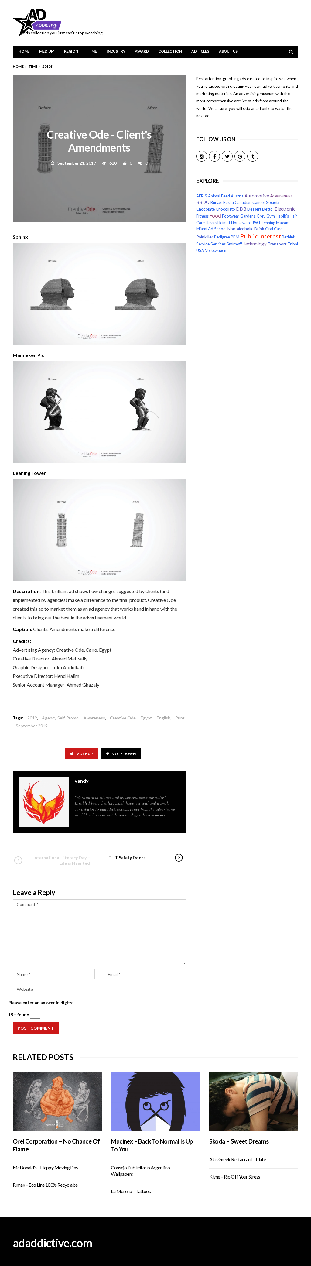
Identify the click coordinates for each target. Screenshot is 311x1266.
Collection (170, 51)
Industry (116, 51)
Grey (261, 216)
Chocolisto (225, 209)
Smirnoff (234, 244)
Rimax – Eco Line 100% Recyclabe (45, 1185)
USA (200, 250)
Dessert (254, 209)
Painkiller (204, 236)
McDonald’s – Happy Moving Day (45, 1167)
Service (203, 244)
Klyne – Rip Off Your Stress (234, 1176)
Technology (255, 243)
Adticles (200, 51)
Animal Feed (219, 196)
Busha (228, 202)
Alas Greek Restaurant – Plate (237, 1159)
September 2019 (32, 725)
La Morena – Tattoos (131, 1191)
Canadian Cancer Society (257, 202)
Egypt (146, 717)
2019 (32, 717)
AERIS (201, 196)
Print (180, 717)
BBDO (203, 202)
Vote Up (85, 753)
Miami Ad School (211, 228)
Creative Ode (123, 717)
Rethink (288, 237)
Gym (270, 216)
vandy (82, 781)
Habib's (282, 216)
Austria (237, 196)
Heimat (223, 222)
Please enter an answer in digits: (40, 1002)
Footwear (230, 216)
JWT (256, 222)
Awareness (94, 717)
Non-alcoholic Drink (245, 228)
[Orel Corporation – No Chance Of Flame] (57, 1101)
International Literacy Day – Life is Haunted (61, 860)
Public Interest (260, 236)
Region (71, 51)
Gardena (248, 216)
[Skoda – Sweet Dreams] (253, 1101)
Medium (46, 51)
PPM (235, 237)
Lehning (268, 222)
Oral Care (273, 228)
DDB (241, 208)
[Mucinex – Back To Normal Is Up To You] (155, 1101)
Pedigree (222, 237)
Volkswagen (215, 250)
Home (24, 51)
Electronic (285, 208)
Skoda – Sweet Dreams (239, 1141)
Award (142, 51)
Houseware (241, 222)
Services (218, 244)
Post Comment (36, 1028)
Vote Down (124, 753)
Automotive (256, 195)
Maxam (282, 222)
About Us (228, 51)
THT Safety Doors (126, 857)
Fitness (202, 216)
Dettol (268, 209)
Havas (211, 222)
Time (92, 51)
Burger (216, 202)
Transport (277, 243)
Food (215, 216)
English (163, 717)
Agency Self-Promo (60, 717)
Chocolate (205, 209)
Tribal (293, 244)
